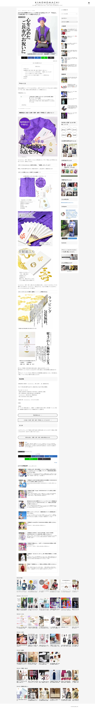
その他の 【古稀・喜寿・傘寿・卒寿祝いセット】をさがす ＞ (38, 420)
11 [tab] (73, 270)
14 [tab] (76, 270)
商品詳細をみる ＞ (37, 415)
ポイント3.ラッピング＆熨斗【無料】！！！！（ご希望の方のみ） (38, 75)
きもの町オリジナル (29, 451)
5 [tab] (66, 270)
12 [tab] (74, 270)
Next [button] (76, 267)
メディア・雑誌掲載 (21, 451)
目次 (36, 66)
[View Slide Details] (65, 267)
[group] (21, 586)
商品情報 (25, 76)
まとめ (25, 78)
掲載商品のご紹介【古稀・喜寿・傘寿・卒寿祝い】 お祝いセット (35, 70)
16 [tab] (68, 271)
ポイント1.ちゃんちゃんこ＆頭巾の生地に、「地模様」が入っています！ (39, 71)
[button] (51, 58)
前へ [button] (62, 267)
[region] (69, 267)
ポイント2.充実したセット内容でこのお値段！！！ (35, 73)
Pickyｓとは (26, 68)
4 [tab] (65, 270)
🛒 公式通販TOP (64, 9)
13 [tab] (75, 270)
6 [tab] (67, 270)
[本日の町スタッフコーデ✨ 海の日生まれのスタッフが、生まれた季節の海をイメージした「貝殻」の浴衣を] (69, 228)
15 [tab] (67, 271)
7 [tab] (68, 270)
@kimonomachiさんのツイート (67, 202)
